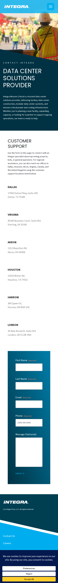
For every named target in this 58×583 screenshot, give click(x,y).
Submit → (19, 473)
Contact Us (9, 536)
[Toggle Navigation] (50, 6)
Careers (7, 543)
